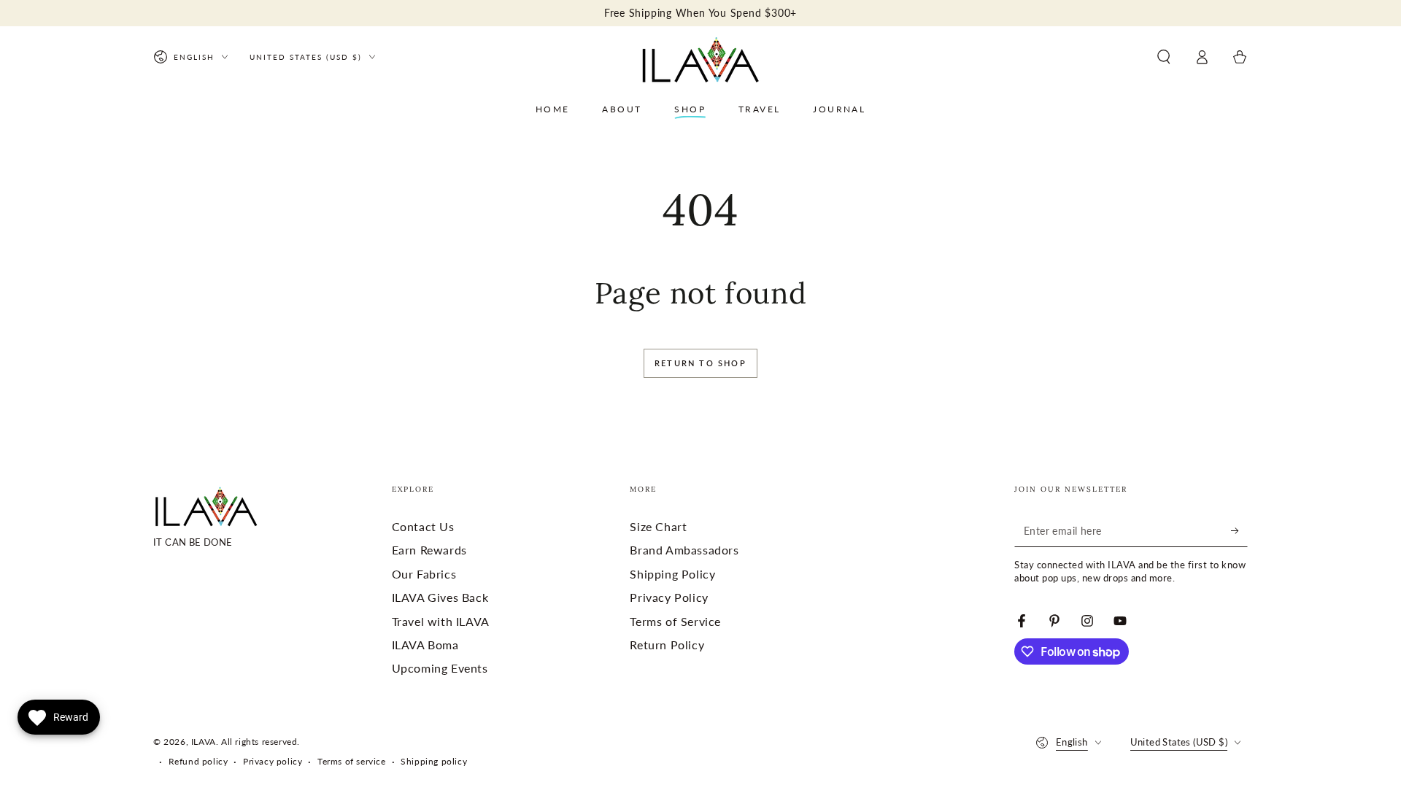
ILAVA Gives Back (440, 597)
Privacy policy (272, 761)
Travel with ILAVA (441, 621)
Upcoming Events (440, 668)
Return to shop (700, 363)
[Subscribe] (1239, 530)
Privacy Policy (669, 597)
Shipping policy (434, 761)
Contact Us (423, 526)
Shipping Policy (672, 574)
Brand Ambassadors (684, 550)
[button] (1164, 57)
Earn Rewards (429, 550)
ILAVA (203, 741)
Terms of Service (675, 621)
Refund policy (198, 761)
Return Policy (667, 644)
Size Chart (658, 526)
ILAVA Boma (425, 644)
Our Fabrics (424, 574)
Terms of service (351, 761)
